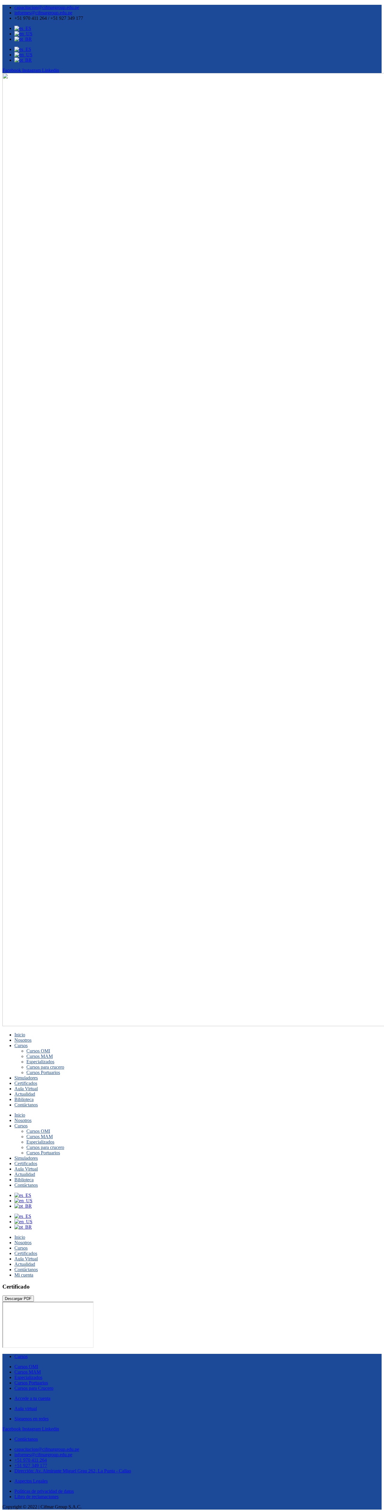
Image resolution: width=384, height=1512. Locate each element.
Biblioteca (24, 1099)
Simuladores (26, 1077)
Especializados (40, 1061)
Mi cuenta (23, 1274)
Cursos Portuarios (43, 1072)
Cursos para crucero (45, 1067)
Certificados (25, 1083)
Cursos (21, 1045)
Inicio (19, 1034)
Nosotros (23, 1040)
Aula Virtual (26, 1088)
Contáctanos (26, 1104)
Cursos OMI (38, 1050)
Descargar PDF (18, 1298)
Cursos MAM (39, 1056)
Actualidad (24, 1094)
